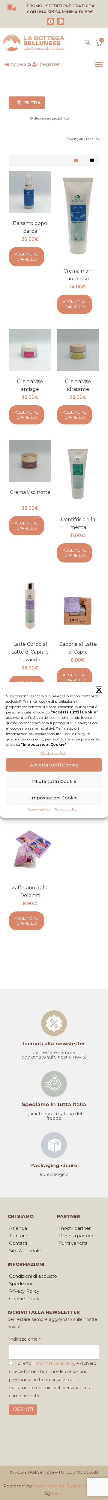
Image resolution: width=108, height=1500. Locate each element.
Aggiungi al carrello (26, 256)
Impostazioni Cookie (54, 798)
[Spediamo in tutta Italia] (54, 1084)
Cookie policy (39, 809)
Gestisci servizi (52, 753)
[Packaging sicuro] (54, 1145)
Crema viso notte (30, 492)
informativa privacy (54, 1363)
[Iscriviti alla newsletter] (54, 1023)
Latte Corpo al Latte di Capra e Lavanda (30, 652)
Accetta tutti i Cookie (54, 765)
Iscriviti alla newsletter (54, 1044)
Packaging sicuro (54, 1165)
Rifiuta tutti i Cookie (54, 781)
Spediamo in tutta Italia (54, 1104)
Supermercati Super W (60, 1486)
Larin (57, 1493)
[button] (99, 690)
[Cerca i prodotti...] (87, 43)
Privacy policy (65, 809)
